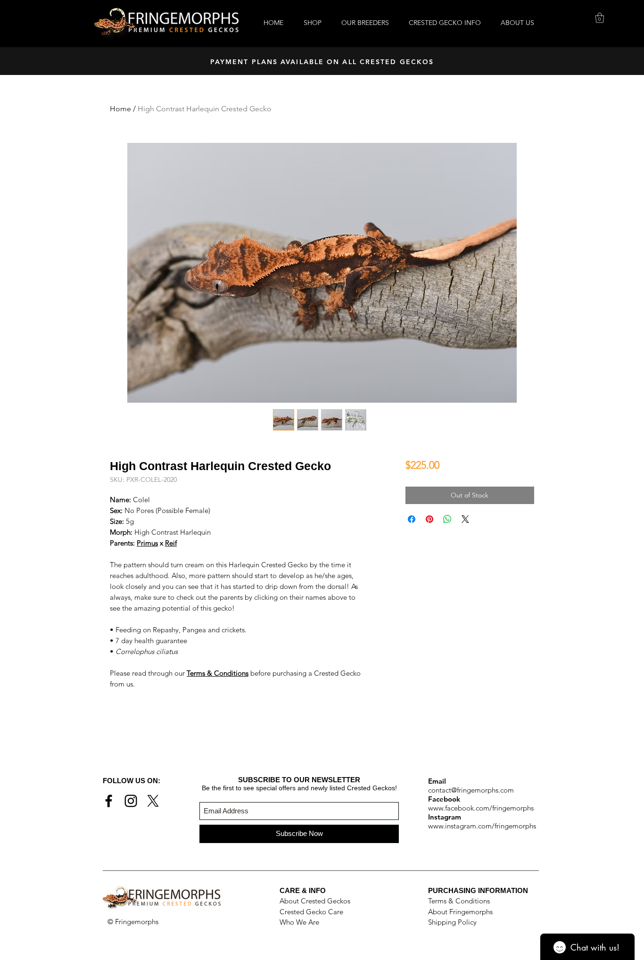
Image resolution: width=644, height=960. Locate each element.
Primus (147, 542)
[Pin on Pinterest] (429, 519)
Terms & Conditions (459, 900)
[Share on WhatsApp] (447, 519)
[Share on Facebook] (411, 519)
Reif (171, 542)
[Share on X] (465, 519)
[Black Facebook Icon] (108, 801)
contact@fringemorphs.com (471, 790)
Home (120, 108)
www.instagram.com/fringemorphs (482, 825)
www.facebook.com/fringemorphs (481, 807)
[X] (153, 801)
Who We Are (299, 922)
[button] (599, 18)
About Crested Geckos (315, 900)
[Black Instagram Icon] (131, 801)
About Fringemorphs (460, 911)
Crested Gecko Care (311, 911)
